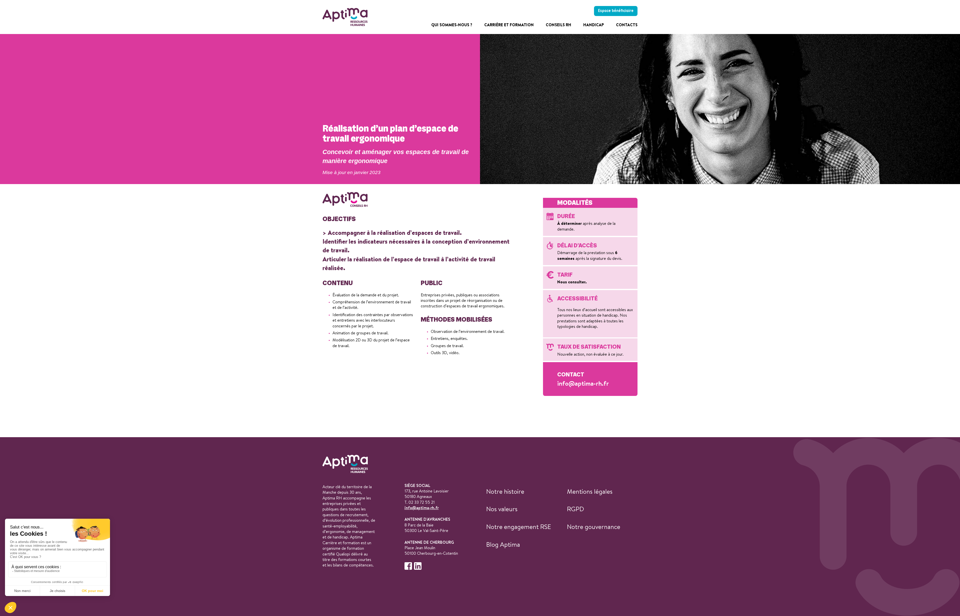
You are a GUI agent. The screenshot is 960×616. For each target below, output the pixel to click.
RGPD (575, 508)
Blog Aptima (503, 544)
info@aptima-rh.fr (583, 383)
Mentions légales (589, 491)
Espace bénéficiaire (616, 11)
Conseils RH (558, 25)
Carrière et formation (509, 25)
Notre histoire (505, 491)
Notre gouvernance (593, 526)
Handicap (593, 25)
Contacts (627, 25)
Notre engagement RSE (518, 526)
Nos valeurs (502, 508)
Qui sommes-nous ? (451, 25)
